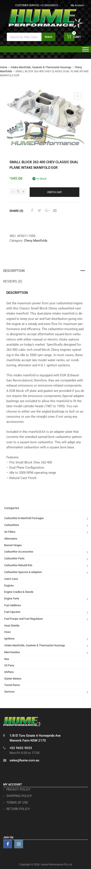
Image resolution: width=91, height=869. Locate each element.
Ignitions (9, 638)
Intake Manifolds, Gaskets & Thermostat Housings (41, 67)
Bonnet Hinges (13, 545)
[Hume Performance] (45, 27)
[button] (77, 96)
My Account (77, 5)
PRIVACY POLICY (18, 789)
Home (3, 67)
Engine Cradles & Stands (18, 591)
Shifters (9, 672)
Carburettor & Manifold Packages (24, 518)
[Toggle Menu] (85, 50)
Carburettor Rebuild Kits (18, 565)
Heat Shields (11, 625)
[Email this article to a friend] (54, 210)
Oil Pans (9, 665)
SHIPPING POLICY (19, 796)
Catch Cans (11, 578)
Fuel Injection (12, 611)
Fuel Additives (12, 605)
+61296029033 (49, 5)
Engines (9, 585)
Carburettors (11, 525)
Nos (6, 659)
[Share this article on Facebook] (31, 210)
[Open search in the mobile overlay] (31, 37)
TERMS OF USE (17, 802)
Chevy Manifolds (35, 241)
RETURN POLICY (18, 809)
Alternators (10, 538)
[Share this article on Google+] (46, 210)
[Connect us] (7, 844)
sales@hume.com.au (24, 760)
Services (9, 691)
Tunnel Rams (12, 685)
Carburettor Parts (14, 558)
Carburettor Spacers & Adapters (23, 572)
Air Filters (9, 531)
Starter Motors (12, 678)
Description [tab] (14, 271)
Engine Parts (11, 598)
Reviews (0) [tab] (12, 281)
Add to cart (54, 192)
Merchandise (12, 652)
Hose (7, 632)
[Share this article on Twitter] (39, 210)
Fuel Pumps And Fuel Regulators (23, 618)
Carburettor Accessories (18, 551)
